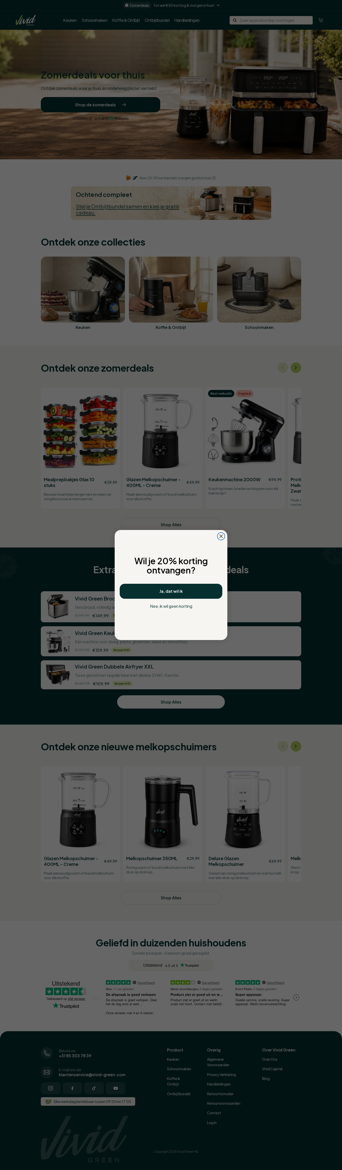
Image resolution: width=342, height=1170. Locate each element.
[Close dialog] (221, 536)
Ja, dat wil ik (171, 591)
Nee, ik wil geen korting (171, 606)
